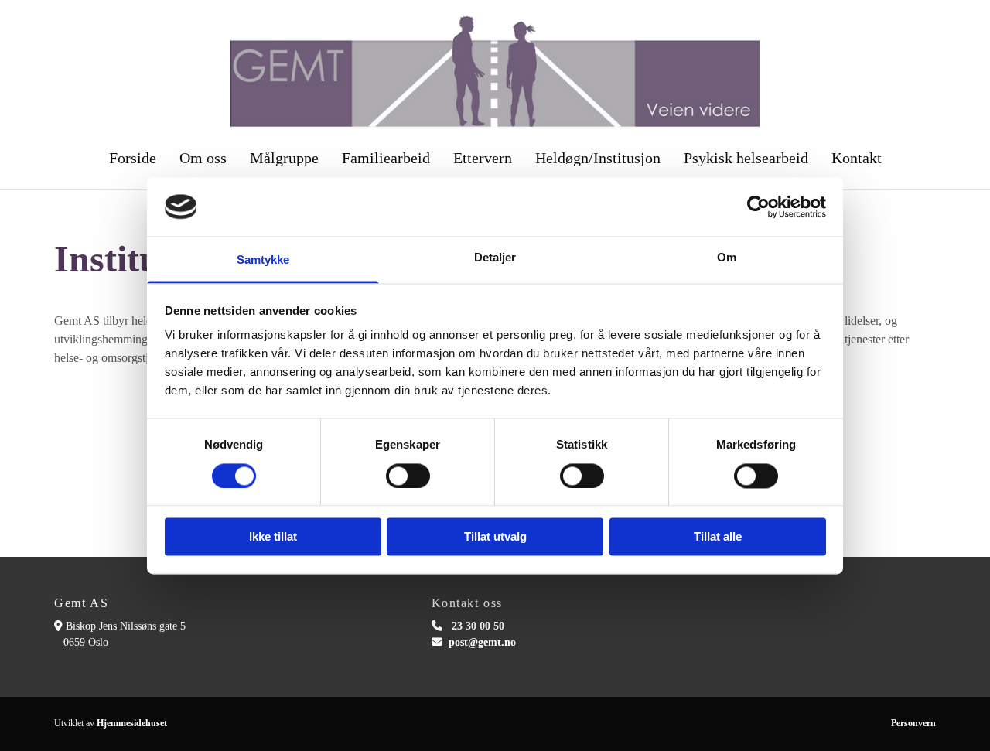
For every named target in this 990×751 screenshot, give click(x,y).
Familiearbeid (386, 157)
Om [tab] (726, 258)
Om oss (203, 157)
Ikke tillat (273, 537)
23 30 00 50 (478, 626)
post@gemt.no (482, 642)
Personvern (913, 723)
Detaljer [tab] (495, 258)
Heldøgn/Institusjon (598, 157)
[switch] (408, 475)
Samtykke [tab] (263, 260)
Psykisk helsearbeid (746, 157)
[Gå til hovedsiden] (495, 71)
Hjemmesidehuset (132, 723)
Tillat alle (718, 537)
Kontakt (856, 157)
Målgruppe (284, 157)
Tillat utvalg (495, 537)
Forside (132, 157)
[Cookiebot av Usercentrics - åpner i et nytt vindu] (758, 206)
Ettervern (482, 157)
